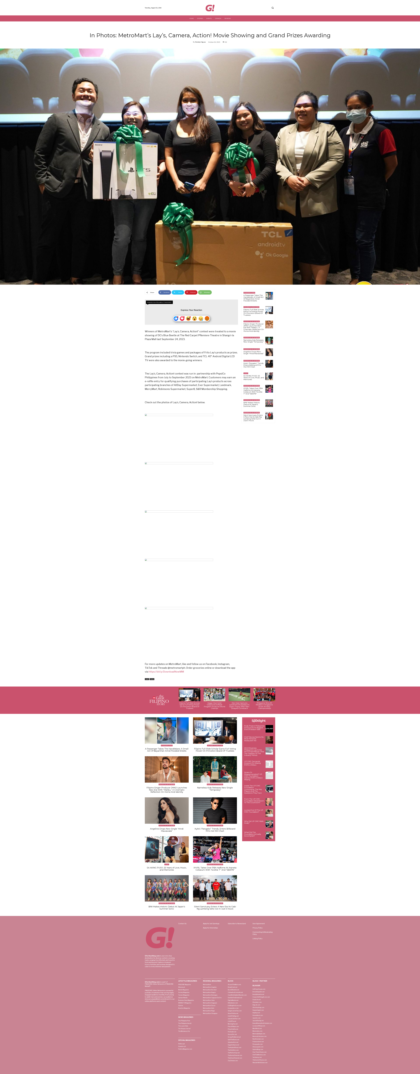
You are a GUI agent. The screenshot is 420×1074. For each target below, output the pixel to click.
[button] (272, 7)
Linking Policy (257, 938)
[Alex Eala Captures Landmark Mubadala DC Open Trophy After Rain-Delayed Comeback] (239, 694)
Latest (146, 679)
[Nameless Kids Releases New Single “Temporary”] (269, 340)
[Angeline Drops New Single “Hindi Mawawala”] (269, 352)
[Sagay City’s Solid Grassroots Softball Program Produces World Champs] (214, 694)
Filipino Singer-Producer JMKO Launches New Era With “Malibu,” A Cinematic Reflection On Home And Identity (253, 327)
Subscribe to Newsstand (237, 923)
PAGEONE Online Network (251, 321)
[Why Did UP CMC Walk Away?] (269, 824)
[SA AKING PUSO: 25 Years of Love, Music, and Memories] (269, 376)
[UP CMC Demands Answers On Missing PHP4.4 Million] (269, 764)
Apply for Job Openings (211, 923)
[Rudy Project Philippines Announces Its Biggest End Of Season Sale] (269, 729)
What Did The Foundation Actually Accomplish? (252, 834)
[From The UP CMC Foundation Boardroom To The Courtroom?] (269, 802)
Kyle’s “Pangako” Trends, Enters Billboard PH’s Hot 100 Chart (253, 365)
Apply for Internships (210, 928)
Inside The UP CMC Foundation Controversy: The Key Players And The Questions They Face (253, 789)
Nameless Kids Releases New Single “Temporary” (253, 341)
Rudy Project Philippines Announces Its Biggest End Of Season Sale (254, 727)
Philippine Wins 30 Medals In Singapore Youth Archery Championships (264, 705)
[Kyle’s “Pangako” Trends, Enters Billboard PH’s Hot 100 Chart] (269, 364)
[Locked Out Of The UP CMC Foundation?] (269, 813)
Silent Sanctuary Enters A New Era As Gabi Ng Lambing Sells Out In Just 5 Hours (253, 418)
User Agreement (259, 923)
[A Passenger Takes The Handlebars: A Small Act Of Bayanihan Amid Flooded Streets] (269, 296)
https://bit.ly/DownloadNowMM (166, 671)
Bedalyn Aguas (200, 42)
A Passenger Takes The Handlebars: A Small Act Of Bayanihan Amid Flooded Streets (253, 298)
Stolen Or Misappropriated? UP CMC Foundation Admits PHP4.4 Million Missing (253, 776)
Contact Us (182, 923)
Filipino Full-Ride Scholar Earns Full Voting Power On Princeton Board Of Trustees (253, 312)
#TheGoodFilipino (249, 292)
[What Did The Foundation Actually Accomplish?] (269, 835)
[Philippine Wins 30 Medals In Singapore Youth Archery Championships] (264, 694)
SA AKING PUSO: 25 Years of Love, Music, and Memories (253, 377)
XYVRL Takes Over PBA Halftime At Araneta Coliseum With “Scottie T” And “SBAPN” (253, 391)
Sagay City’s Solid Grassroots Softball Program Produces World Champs (214, 705)
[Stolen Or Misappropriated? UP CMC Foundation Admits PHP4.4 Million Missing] (269, 775)
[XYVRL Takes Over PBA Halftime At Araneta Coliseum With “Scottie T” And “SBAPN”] (269, 389)
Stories (152, 679)
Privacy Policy (257, 928)
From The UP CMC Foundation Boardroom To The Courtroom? (254, 801)
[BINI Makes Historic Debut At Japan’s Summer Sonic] (269, 403)
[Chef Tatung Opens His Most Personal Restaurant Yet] (269, 740)
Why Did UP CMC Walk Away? (253, 822)
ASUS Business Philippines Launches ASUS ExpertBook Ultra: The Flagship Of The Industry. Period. (254, 751)
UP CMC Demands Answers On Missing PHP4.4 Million (252, 763)
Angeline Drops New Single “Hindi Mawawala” (253, 353)
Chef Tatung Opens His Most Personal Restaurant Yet (253, 739)
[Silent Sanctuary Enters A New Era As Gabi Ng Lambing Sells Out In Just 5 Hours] (269, 416)
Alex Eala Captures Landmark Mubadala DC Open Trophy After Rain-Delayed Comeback (239, 705)
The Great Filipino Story (251, 307)
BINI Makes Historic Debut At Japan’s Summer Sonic (251, 404)
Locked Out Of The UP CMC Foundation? (253, 811)
